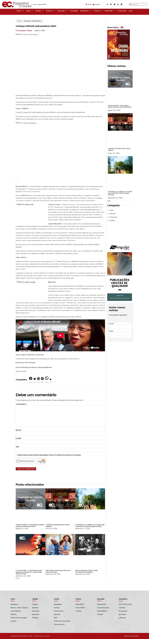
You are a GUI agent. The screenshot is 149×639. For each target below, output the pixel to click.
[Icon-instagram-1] (118, 4)
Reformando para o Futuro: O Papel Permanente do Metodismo (86, 571)
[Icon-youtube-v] (114, 4)
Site (17, 447)
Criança (97, 11)
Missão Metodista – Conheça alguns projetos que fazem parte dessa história (30, 525)
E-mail (19, 438)
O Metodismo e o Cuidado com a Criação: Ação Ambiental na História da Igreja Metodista (90, 525)
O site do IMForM (21, 195)
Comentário (21, 404)
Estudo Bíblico (37, 21)
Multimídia (109, 11)
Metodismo (84, 11)
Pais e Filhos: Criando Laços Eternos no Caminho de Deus (58, 571)
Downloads (122, 11)
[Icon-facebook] (107, 4)
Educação (61, 11)
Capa (28, 11)
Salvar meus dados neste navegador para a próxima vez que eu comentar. (49, 455)
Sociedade (74, 11)
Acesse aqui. (70, 278)
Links (131, 11)
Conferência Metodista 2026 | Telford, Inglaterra (57, 525)
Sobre (18, 11)
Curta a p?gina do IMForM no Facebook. (30, 355)
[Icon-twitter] (110, 4)
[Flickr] (121, 4)
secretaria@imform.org (91, 209)
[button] (30, 380)
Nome (19, 430)
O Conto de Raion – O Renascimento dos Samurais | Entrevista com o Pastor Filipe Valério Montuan (29, 572)
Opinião (38, 11)
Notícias (49, 11)
